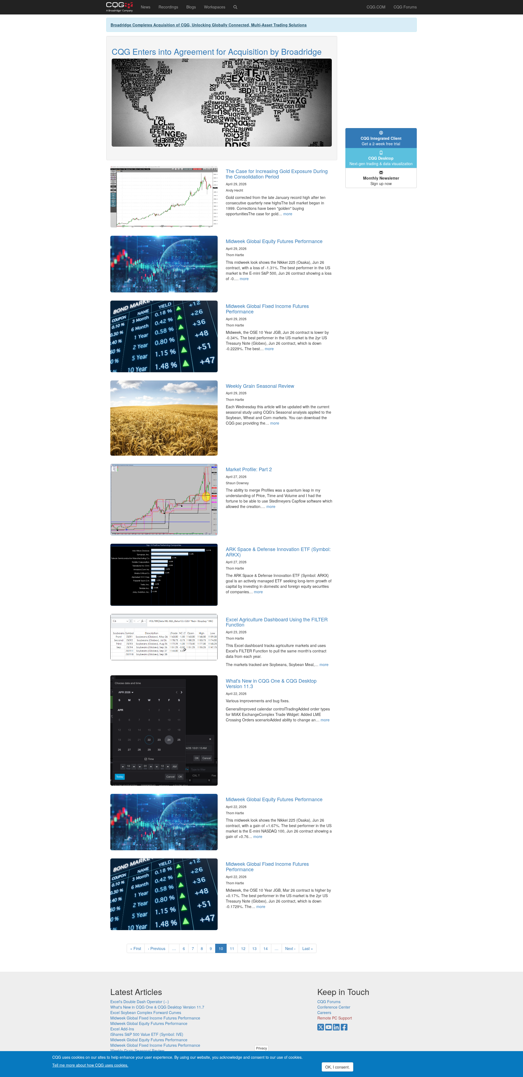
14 (267, 948)
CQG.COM (376, 7)
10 (223, 949)
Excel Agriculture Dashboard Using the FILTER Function (277, 622)
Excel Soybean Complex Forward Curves (145, 1012)
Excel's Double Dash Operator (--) (139, 1001)
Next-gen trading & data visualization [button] (381, 160)
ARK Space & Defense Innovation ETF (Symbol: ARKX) (278, 551)
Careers (324, 1012)
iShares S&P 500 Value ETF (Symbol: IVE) (146, 1034)
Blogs (191, 7)
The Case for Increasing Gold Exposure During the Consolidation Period (277, 173)
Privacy (261, 1048)
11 (234, 948)
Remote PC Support (334, 1018)
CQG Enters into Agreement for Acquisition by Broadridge (217, 51)
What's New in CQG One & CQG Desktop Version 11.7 (157, 1007)
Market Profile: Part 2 (249, 469)
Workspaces (214, 7)
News (145, 7)
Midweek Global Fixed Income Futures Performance (267, 308)
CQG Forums (405, 7)
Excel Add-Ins (122, 1028)
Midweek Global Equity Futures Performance (274, 240)
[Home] (121, 7)
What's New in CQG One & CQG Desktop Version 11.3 (271, 683)
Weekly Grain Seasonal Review (260, 385)
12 (245, 948)
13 (256, 948)
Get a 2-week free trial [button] (381, 140)
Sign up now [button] (381, 180)
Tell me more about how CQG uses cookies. (90, 1065)
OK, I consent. (337, 1067)
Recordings (168, 7)
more (287, 213)
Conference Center (333, 1007)
